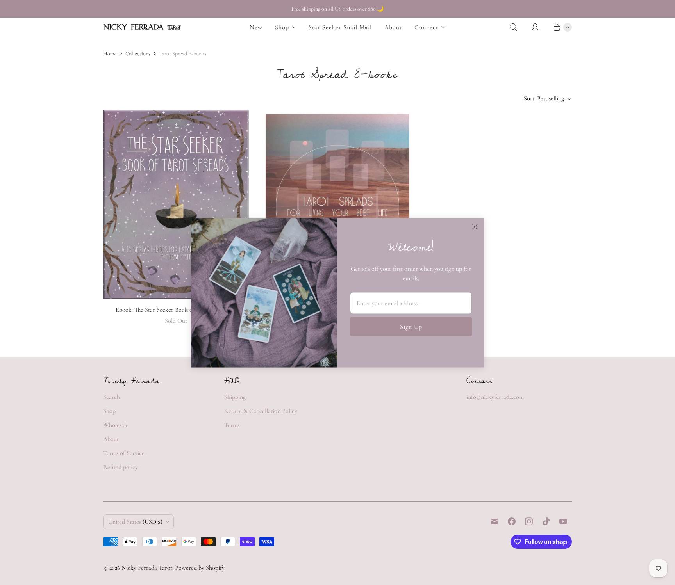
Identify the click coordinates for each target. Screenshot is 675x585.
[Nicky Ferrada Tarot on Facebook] (511, 521)
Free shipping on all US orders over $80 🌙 (337, 8)
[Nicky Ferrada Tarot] (142, 27)
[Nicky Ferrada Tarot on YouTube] (563, 521)
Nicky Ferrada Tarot (146, 568)
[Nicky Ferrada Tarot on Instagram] (529, 521)
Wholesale (116, 425)
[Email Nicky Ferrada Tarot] (494, 521)
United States (135, 522)
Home (110, 53)
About (393, 27)
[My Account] (535, 27)
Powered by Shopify (200, 568)
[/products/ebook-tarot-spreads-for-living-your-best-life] (337, 207)
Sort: (544, 98)
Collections (137, 53)
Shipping (235, 397)
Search (111, 397)
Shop (282, 27)
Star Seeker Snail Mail (340, 27)
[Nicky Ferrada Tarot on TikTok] (546, 521)
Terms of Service (124, 453)
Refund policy (120, 467)
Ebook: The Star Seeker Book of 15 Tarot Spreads (176, 310)
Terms (231, 425)
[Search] (513, 27)
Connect (426, 27)
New (256, 27)
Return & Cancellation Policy (260, 411)
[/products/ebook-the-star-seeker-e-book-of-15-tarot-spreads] (176, 204)
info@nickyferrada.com (495, 397)
